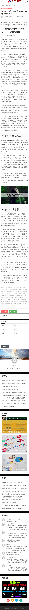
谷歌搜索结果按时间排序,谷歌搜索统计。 (13, 508)
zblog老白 (23, 608)
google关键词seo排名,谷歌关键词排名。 (13, 482)
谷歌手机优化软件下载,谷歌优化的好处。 (13, 500)
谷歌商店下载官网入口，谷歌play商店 (12, 497)
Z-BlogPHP (12, 608)
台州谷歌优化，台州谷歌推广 (10, 502)
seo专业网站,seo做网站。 (9, 406)
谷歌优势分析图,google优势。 (10, 386)
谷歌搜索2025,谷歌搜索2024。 (10, 389)
